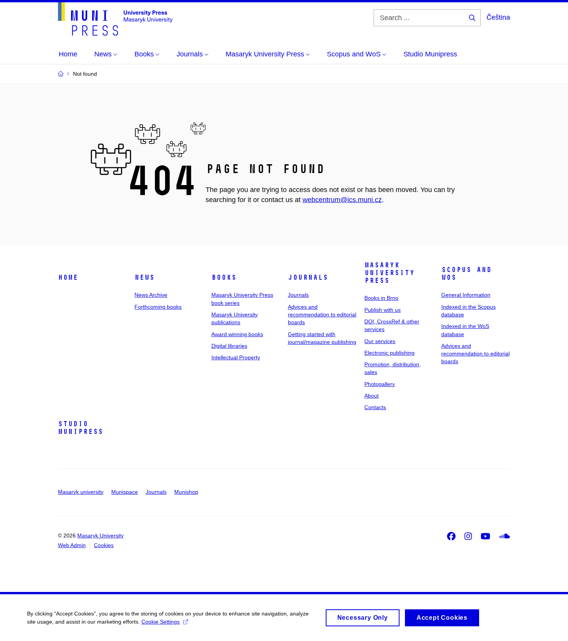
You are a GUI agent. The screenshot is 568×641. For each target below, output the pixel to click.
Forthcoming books (158, 307)
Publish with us (382, 310)
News (144, 277)
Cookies (104, 545)
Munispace (124, 492)
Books (223, 277)
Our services (379, 341)
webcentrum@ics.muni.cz (342, 200)
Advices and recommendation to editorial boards (322, 315)
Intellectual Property (235, 357)
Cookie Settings (160, 622)
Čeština (498, 17)
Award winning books (237, 334)
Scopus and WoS (466, 273)
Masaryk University (100, 535)
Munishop (186, 492)
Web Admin (72, 545)
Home (68, 277)
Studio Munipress (80, 428)
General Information (465, 295)
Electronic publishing (389, 353)
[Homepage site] (115, 19)
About (371, 396)
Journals (308, 277)
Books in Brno (381, 298)
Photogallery (379, 384)
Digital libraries (229, 346)
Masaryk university (81, 492)
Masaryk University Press (389, 273)
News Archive (150, 295)
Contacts (375, 407)
